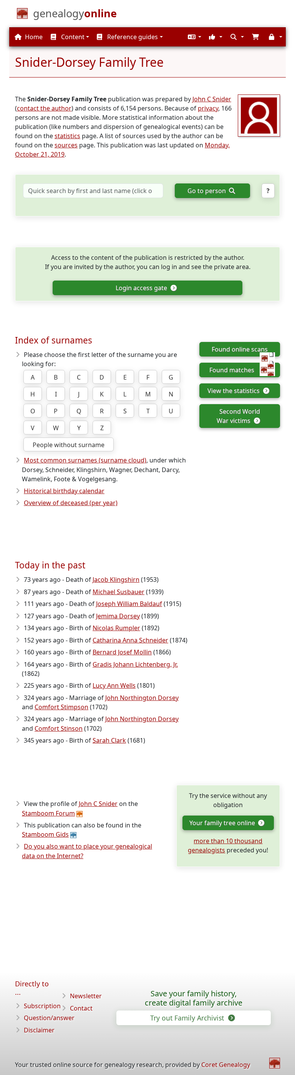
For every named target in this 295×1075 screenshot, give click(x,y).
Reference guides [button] (132, 37)
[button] (193, 37)
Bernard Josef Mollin (122, 652)
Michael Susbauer (118, 592)
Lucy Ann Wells (114, 685)
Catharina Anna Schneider (130, 640)
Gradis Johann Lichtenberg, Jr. (135, 664)
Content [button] (72, 37)
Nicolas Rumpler (116, 628)
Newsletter (86, 996)
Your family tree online (223, 823)
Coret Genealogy (225, 1064)
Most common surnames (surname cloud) (85, 460)
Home (33, 37)
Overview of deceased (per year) (71, 503)
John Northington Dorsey (142, 698)
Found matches (231, 370)
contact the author (44, 108)
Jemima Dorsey (118, 616)
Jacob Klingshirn (116, 579)
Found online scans (240, 349)
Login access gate (142, 288)
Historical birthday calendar (64, 491)
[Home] (274, 1063)
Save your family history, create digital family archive (193, 998)
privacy (208, 108)
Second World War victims (238, 416)
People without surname (68, 445)
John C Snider (211, 99)
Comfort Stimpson (61, 707)
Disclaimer (39, 1030)
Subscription (42, 1006)
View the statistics (234, 390)
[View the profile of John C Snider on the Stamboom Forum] (259, 115)
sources (66, 145)
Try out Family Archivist (188, 1017)
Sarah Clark (109, 740)
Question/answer (49, 1018)
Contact (81, 1008)
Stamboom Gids (45, 834)
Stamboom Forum (48, 813)
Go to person (207, 191)
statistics (67, 136)
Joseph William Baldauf (129, 603)
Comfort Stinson (59, 728)
